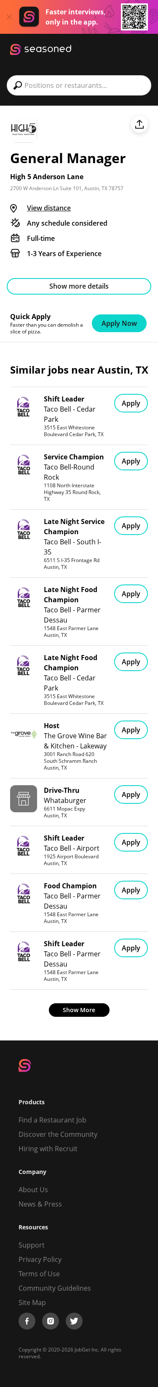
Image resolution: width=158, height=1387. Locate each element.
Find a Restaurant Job (52, 1120)
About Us (33, 1189)
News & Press (40, 1204)
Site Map (32, 1302)
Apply (131, 403)
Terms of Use (39, 1273)
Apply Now (119, 323)
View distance (49, 208)
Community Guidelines (55, 1288)
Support (32, 1245)
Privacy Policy (40, 1259)
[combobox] (79, 85)
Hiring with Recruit (48, 1148)
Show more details (79, 286)
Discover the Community (58, 1134)
